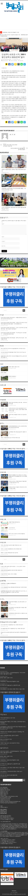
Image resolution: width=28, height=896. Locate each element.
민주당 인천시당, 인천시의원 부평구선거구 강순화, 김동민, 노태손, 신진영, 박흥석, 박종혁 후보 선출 (18, 409)
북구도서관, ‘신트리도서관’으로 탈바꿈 (17, 533)
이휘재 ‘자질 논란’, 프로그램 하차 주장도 (10, 743)
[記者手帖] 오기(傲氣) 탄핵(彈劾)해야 (8, 583)
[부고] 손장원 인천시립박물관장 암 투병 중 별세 (18, 148)
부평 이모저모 (7, 34)
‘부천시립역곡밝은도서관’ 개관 (7, 717)
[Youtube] (15, 892)
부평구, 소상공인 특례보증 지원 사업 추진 (9, 552)
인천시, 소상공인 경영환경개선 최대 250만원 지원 (11, 548)
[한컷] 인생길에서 (12, 376)
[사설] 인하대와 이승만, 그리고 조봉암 (9, 574)
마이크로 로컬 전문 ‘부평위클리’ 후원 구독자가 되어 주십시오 (13, 352)
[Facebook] (12, 892)
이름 (3, 236)
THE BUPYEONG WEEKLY (7, 59)
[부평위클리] (14, 7)
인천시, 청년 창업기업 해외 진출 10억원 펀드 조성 (11, 545)
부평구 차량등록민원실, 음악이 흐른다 (9, 735)
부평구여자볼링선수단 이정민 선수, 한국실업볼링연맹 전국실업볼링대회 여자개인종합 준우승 (18, 476)
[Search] (24, 310)
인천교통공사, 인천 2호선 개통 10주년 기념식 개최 (12, 767)
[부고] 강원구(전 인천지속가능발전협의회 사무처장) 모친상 (13, 348)
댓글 (3, 223)
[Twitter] (13, 892)
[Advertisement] (14, 22)
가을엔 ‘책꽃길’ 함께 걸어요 (14, 522)
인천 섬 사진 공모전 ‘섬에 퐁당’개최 (8, 775)
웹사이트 (3, 245)
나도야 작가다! (12, 527)
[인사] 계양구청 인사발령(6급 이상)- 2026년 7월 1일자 (12, 624)
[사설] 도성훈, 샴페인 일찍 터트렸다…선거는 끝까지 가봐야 (13, 566)
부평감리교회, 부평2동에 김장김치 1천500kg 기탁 (12, 731)
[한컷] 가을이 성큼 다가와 (14, 366)
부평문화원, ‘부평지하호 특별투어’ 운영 (11, 32)
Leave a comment (13, 60)
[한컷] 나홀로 (3, 372)
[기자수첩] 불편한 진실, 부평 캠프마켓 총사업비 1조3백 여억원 (14, 587)
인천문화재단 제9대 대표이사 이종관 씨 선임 (18, 613)
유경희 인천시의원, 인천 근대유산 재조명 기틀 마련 (10, 145)
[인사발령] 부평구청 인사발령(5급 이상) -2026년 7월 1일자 (13, 628)
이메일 (3, 241)
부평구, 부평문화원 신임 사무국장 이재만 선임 (10, 437)
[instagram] (16, 892)
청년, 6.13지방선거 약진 (6, 739)
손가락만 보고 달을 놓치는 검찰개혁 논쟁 (10, 763)
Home (2, 34)
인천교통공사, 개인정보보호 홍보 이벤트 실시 (11, 771)
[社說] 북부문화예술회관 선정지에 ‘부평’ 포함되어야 (11, 570)
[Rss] (11, 892)
